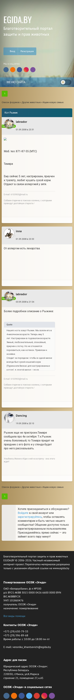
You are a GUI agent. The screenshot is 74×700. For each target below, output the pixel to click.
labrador (21, 122)
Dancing (21, 415)
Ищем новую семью (53, 102)
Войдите (23, 513)
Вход (12, 51)
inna (19, 231)
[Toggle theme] (65, 82)
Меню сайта (15, 82)
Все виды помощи (14, 616)
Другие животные (31, 102)
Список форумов (11, 102)
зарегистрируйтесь (30, 516)
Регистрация (27, 51)
